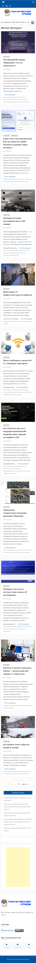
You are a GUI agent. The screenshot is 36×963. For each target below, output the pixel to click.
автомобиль (16, 250)
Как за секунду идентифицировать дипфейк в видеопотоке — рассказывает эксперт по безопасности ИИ (18, 821)
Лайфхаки (14, 135)
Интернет (6, 56)
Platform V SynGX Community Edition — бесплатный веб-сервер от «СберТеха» (17, 671)
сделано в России (18, 102)
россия (6, 629)
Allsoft (28, 947)
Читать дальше (9, 95)
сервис (27, 102)
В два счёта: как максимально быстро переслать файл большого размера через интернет (17, 806)
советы (14, 394)
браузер (5, 179)
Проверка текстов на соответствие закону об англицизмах (15, 592)
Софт (20, 394)
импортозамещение (9, 97)
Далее (24, 784)
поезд (22, 771)
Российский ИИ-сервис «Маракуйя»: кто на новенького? (14, 62)
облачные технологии (25, 179)
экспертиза (15, 255)
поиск (27, 771)
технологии (13, 473)
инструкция (7, 771)
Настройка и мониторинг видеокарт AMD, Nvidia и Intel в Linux (17, 814)
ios (10, 390)
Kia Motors (6, 250)
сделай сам (14, 253)
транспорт (26, 773)
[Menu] (3, 2)
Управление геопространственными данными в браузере (14, 513)
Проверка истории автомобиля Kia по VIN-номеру (14, 221)
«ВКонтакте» (18, 947)
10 (19, 784)
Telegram (6, 947)
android (5, 390)
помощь (7, 181)
